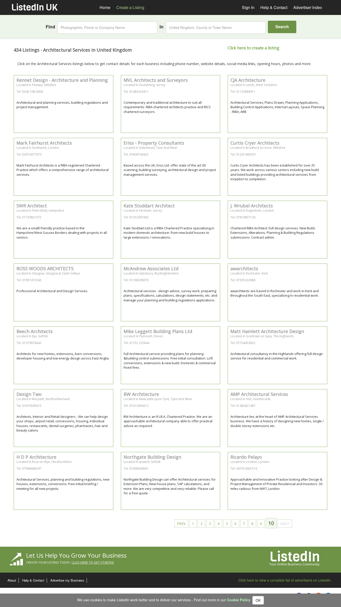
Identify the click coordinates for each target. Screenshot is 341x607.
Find (50, 27)
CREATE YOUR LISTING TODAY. (70, 562)
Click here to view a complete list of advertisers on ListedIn (284, 580)
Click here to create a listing (253, 48)
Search (282, 26)
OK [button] (258, 600)
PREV (181, 523)
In (162, 27)
